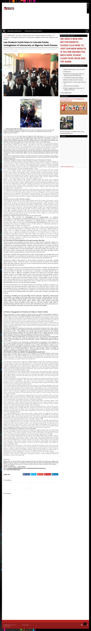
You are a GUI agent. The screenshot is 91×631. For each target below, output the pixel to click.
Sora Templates (14, 626)
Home (5, 35)
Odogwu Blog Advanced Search (33, 31)
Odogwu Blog (19, 625)
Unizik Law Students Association (43, 35)
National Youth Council (28, 35)
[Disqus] (31, 546)
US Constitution (14, 51)
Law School (19, 35)
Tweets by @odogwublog (66, 166)
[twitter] (88, 6)
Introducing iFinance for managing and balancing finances (72, 100)
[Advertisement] (53, 16)
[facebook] (88, 3)
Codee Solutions (33, 625)
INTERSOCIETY (11, 35)
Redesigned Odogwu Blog (14, 31)
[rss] (88, 8)
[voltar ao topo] (85, 624)
